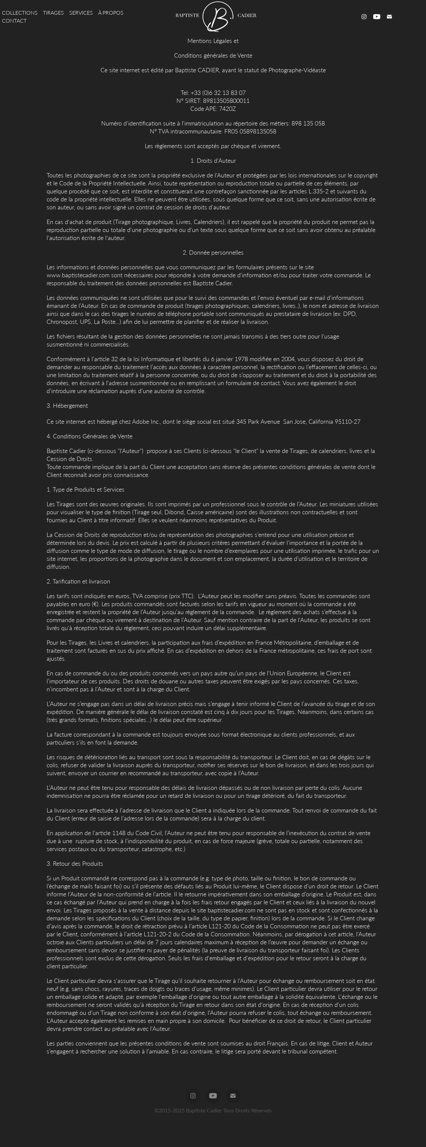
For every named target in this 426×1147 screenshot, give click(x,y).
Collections (20, 12)
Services (81, 12)
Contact (14, 20)
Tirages (53, 12)
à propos (110, 12)
